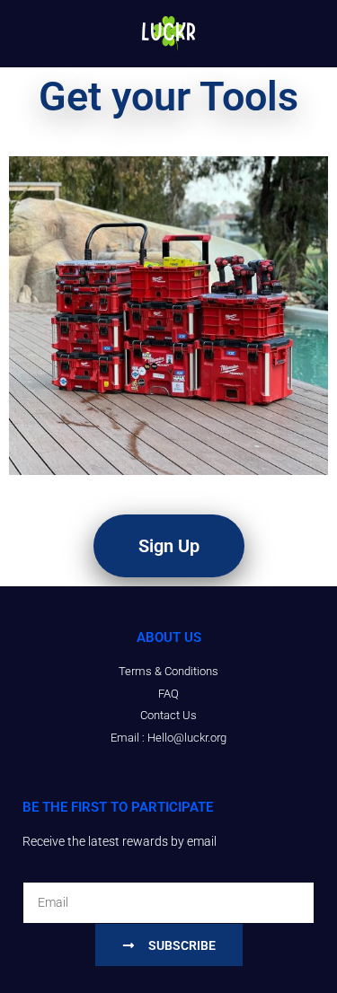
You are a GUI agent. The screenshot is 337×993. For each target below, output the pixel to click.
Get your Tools (168, 96)
